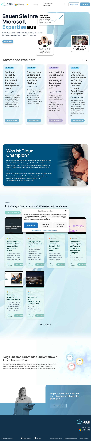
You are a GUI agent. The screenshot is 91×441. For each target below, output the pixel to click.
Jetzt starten (8, 41)
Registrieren (74, 4)
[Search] (64, 4)
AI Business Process (12, 212)
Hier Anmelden (58, 406)
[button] (66, 211)
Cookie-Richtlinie (36, 230)
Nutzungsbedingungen (71, 438)
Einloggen (85, 4)
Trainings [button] (35, 4)
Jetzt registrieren (12, 120)
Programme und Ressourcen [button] (48, 4)
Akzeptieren (31, 225)
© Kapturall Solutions (6, 438)
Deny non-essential (45, 225)
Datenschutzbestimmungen (50, 230)
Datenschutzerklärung (56, 438)
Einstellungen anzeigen (60, 225)
